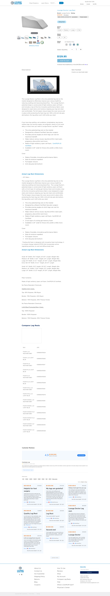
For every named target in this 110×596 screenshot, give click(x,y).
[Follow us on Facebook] (20, 575)
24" (65, 37)
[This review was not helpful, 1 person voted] (62, 540)
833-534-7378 (90, 1)
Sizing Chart (62, 21)
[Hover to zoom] (34, 20)
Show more (54, 479)
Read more (48, 500)
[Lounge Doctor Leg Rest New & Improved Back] (34, 42)
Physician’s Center (63, 587)
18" (59, 37)
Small (59, 30)
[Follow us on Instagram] (21, 575)
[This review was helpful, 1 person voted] (82, 545)
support (35, 479)
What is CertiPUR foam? (65, 585)
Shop (59, 574)
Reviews (60, 571)
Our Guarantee (39, 574)
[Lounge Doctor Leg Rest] (30, 37)
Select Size (59, 27)
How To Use (61, 568)
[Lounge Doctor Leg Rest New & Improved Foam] (26, 42)
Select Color (59, 42)
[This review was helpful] (60, 540)
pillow (50, 479)
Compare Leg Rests (64, 579)
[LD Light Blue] (70, 44)
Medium (66, 30)
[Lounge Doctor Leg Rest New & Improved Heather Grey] (26, 37)
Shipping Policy (39, 576)
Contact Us (38, 571)
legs (46, 479)
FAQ (58, 582)
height (39, 479)
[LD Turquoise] (78, 44)
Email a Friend (35, 45)
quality (31, 479)
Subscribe (83, 567)
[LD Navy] (74, 44)
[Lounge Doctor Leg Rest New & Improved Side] (42, 37)
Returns (37, 579)
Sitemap (38, 593)
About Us (37, 568)
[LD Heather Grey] (66, 44)
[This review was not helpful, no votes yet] (40, 504)
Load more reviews (55, 557)
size (23, 479)
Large (73, 30)
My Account (61, 576)
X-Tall (78, 30)
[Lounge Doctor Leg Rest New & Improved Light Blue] (22, 37)
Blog (35, 582)
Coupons (37, 585)
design (27, 479)
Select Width (59, 35)
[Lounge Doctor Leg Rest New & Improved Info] (38, 37)
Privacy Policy (31, 593)
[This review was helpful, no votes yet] (60, 504)
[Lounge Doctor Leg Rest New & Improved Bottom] (30, 42)
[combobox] (55, 3)
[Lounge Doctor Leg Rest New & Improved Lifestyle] (19, 37)
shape (43, 479)
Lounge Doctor (66, 13)
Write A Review (81, 455)
